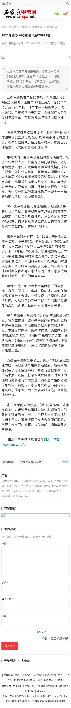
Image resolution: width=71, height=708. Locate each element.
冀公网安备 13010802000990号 (48, 701)
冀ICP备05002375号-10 (18, 701)
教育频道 (8, 675)
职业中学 (30, 680)
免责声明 (29, 691)
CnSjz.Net (58, 696)
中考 (24, 27)
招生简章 (18, 680)
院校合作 (29, 686)
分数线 (58, 680)
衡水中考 (52, 27)
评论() (62, 43)
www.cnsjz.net (13, 444)
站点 (4, 615)
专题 (39, 680)
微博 (66, 13)
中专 (60, 675)
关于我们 (17, 686)
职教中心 (48, 680)
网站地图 (63, 686)
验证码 (41, 632)
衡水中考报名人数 (31, 462)
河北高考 (38, 675)
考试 (47, 675)
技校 (53, 675)
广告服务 (40, 686)
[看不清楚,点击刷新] (55, 638)
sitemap (40, 691)
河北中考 (37, 27)
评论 (4, 543)
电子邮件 (7, 599)
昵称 (4, 582)
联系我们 (52, 686)
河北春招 (26, 675)
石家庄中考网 (16, 43)
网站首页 (6, 686)
